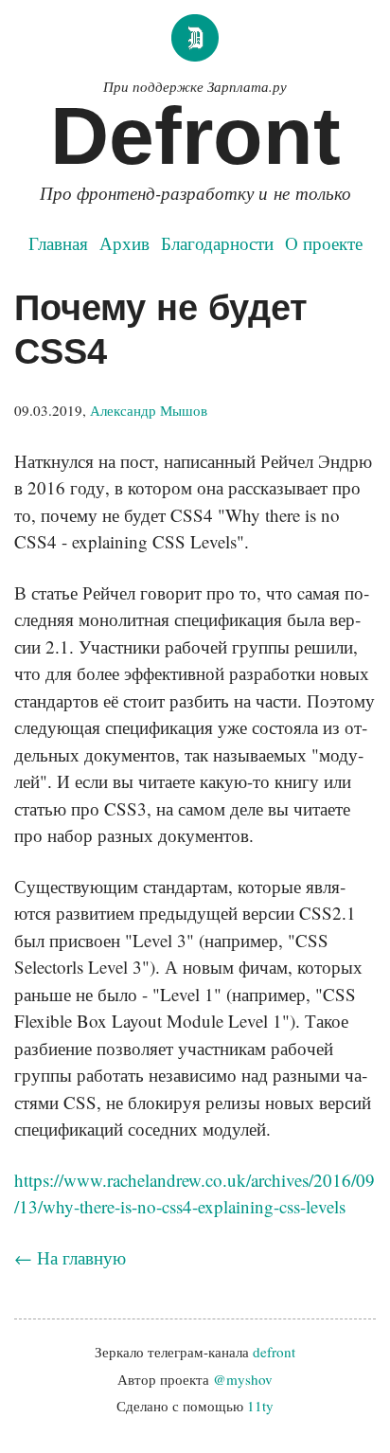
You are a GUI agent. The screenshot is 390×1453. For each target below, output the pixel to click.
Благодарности (217, 243)
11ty (260, 1405)
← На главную (70, 1257)
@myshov (243, 1379)
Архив (124, 243)
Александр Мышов (148, 410)
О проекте (324, 243)
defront (274, 1351)
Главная (58, 243)
